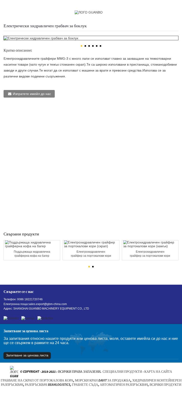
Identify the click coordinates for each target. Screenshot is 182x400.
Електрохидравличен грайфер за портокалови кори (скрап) (91, 254)
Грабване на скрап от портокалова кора (37, 380)
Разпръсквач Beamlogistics (47, 384)
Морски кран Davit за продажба (103, 380)
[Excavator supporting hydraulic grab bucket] (32, 244)
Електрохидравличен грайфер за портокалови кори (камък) (150, 254)
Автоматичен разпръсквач (124, 384)
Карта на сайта (158, 372)
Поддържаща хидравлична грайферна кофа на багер (32, 253)
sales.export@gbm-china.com (47, 304)
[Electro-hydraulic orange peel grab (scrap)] (91, 244)
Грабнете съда (85, 384)
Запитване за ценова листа (27, 355)
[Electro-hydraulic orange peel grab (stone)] (150, 244)
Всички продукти (165, 384)
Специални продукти (122, 372)
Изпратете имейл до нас (32, 94)
